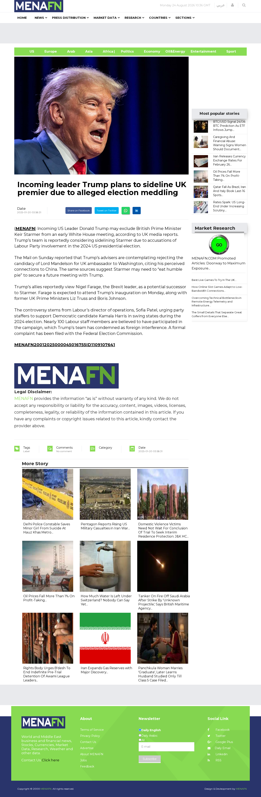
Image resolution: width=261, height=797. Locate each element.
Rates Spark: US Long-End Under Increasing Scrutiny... (229, 206)
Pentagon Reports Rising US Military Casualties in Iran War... (105, 526)
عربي (221, 5)
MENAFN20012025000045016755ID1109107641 (64, 344)
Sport (228, 51)
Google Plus (224, 742)
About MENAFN (91, 754)
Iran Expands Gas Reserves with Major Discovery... (106, 670)
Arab (71, 51)
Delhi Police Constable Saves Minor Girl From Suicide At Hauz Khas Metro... (46, 528)
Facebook (222, 730)
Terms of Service (92, 730)
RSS (218, 760)
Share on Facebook (78, 210)
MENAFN (25, 228)
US (26, 51)
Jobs (83, 760)
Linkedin (221, 754)
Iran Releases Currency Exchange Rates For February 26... (229, 160)
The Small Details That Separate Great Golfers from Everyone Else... (217, 314)
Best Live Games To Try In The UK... (214, 279)
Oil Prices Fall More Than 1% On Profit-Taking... (226, 176)
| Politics (126, 51)
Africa (107, 51)
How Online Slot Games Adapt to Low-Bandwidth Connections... (217, 288)
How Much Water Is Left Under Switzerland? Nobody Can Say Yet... (106, 600)
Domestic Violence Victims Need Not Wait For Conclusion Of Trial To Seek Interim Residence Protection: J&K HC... (163, 530)
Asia (89, 51)
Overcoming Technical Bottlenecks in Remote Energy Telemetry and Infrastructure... (216, 301)
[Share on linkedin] (137, 210)
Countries (158, 18)
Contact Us (88, 742)
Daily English (151, 730)
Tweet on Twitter (107, 210)
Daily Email (222, 748)
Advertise (87, 748)
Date (21, 208)
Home (22, 18)
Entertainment (197, 51)
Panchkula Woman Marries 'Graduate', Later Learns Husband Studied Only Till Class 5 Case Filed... (160, 674)
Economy (152, 51)
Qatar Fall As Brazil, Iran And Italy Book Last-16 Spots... (229, 191)
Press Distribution (69, 18)
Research (133, 18)
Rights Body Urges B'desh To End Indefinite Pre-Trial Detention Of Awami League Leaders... (46, 674)
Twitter (220, 736)
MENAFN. (46, 788)
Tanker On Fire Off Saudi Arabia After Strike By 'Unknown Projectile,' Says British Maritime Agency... (164, 602)
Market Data (105, 18)
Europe (50, 51)
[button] (232, 5)
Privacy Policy (90, 736)
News (39, 18)
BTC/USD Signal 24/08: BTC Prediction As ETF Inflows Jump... (229, 126)
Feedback (87, 766)
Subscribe (150, 759)
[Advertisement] (132, 33)
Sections (183, 18)
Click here (50, 760)
